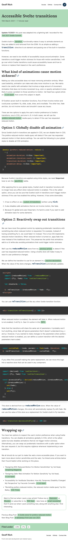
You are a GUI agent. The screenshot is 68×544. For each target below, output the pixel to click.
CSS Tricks (15, 490)
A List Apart (9, 95)
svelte (17, 527)
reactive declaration (53, 261)
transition (18, 42)
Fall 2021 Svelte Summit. (12, 36)
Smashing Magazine (13, 470)
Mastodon (53, 498)
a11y (23, 527)
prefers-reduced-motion (11, 118)
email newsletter (54, 501)
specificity (19, 181)
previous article (46, 249)
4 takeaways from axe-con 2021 (27, 518)
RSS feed (30, 501)
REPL (43, 322)
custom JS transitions (32, 202)
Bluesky (7, 501)
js (28, 527)
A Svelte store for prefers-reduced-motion (34, 515)
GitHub (50, 4)
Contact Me (57, 4)
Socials (43, 4)
